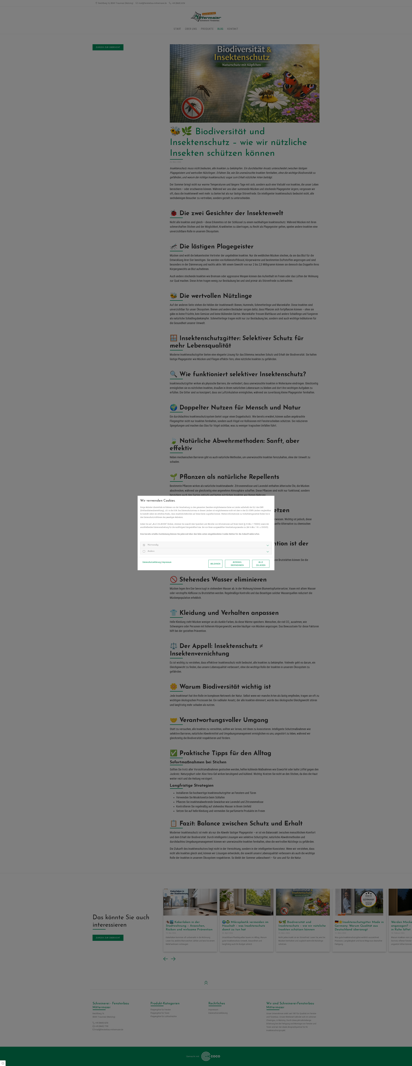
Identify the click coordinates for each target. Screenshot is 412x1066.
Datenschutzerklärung (152, 562)
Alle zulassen (261, 563)
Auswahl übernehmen (237, 563)
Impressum (166, 562)
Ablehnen (215, 564)
